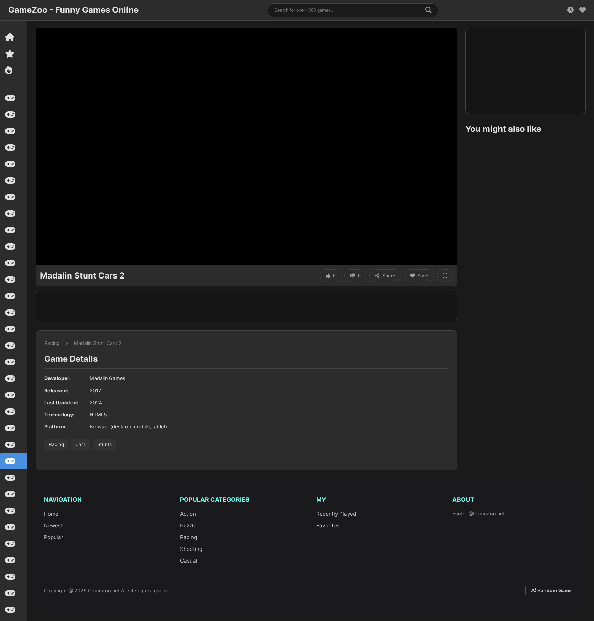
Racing (52, 343)
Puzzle (188, 525)
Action (188, 514)
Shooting (191, 549)
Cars (80, 444)
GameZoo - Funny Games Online (73, 10)
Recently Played (336, 514)
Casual (188, 560)
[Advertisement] (246, 306)
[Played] (570, 10)
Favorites (328, 525)
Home (51, 514)
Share (388, 276)
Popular (53, 537)
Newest (53, 525)
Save (422, 276)
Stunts (104, 444)
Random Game (554, 590)
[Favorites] (582, 10)
